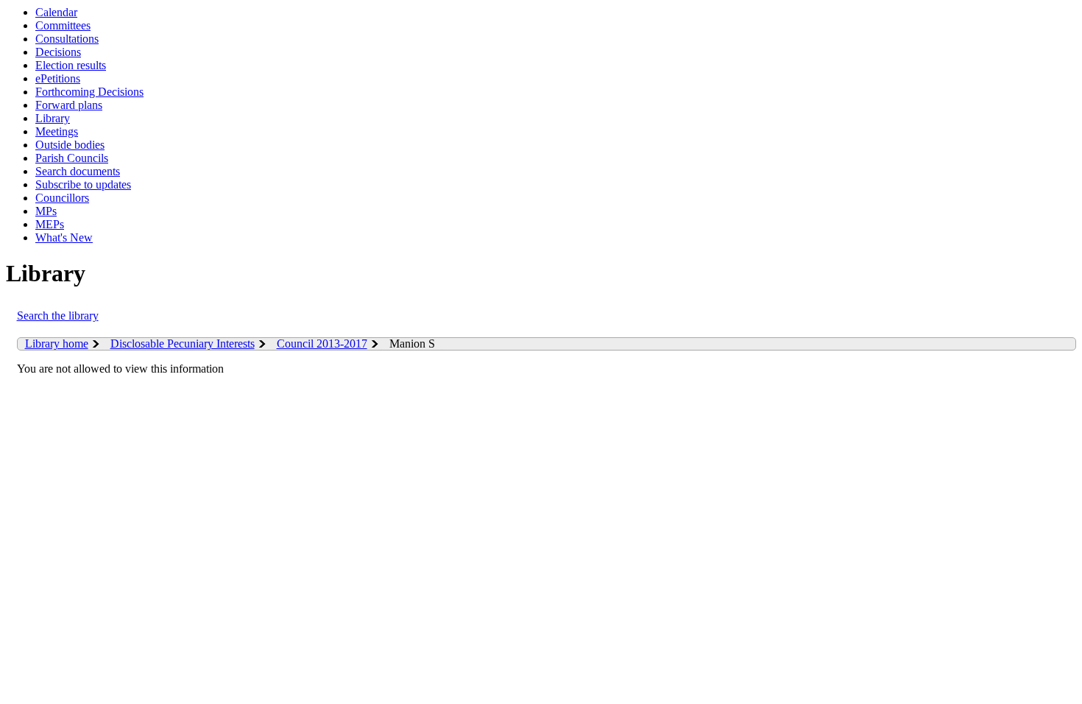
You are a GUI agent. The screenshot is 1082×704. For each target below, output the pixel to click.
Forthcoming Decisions (89, 91)
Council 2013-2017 (322, 343)
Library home (56, 343)
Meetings (56, 131)
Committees (63, 25)
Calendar (56, 12)
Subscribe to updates (83, 184)
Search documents (77, 171)
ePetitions (57, 78)
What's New (64, 237)
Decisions (58, 52)
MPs (46, 211)
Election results (70, 65)
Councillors (62, 197)
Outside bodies (70, 144)
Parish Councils (71, 158)
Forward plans (68, 105)
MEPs (49, 224)
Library (52, 118)
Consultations (67, 38)
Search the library (58, 315)
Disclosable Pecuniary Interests (182, 343)
